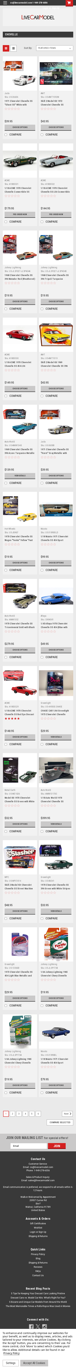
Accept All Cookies (34, 1363)
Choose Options (20, 127)
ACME (7, 180)
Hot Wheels (10, 529)
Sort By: (28, 48)
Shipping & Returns (38, 1236)
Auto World (10, 441)
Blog (38, 1258)
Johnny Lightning (13, 267)
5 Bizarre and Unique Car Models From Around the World (38, 1302)
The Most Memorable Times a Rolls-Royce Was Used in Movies (38, 1306)
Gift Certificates (38, 1223)
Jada (7, 93)
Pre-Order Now (20, 214)
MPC (7, 877)
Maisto (44, 529)
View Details (20, 476)
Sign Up (55, 8)
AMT (43, 93)
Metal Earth (10, 790)
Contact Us (38, 1275)
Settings (10, 1363)
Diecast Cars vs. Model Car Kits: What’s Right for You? (38, 1297)
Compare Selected (60, 1122)
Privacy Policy (38, 1254)
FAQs (38, 1271)
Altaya (43, 616)
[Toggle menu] (5, 5)
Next (66, 1114)
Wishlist (38, 1227)
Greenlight (46, 703)
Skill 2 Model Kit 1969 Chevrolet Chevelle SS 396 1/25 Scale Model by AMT (54, 366)
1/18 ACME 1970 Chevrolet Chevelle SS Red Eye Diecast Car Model (19, 714)
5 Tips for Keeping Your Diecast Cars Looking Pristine (38, 1293)
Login (45, 8)
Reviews (38, 1267)
